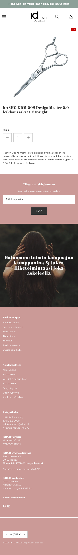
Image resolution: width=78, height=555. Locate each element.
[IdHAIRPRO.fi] (39, 16)
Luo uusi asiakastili (13, 327)
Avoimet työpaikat (13, 397)
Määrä (6, 130)
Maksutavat (9, 331)
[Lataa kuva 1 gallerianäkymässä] (39, 65)
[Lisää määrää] (28, 137)
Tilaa (39, 211)
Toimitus (7, 340)
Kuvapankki (9, 383)
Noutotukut (9, 370)
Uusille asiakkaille (12, 349)
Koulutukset (9, 374)
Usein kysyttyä (11, 392)
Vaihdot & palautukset (15, 379)
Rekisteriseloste (11, 345)
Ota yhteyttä (10, 388)
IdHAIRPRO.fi (16, 543)
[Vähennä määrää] (7, 137)
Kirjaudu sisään (11, 322)
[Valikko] (4, 17)
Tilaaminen (9, 336)
